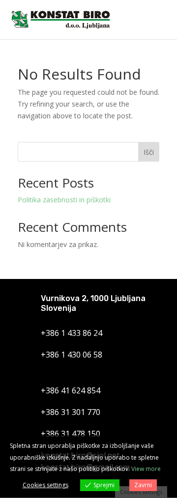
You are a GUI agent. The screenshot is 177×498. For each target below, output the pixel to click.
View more (146, 469)
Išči (149, 152)
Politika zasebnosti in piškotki (64, 199)
